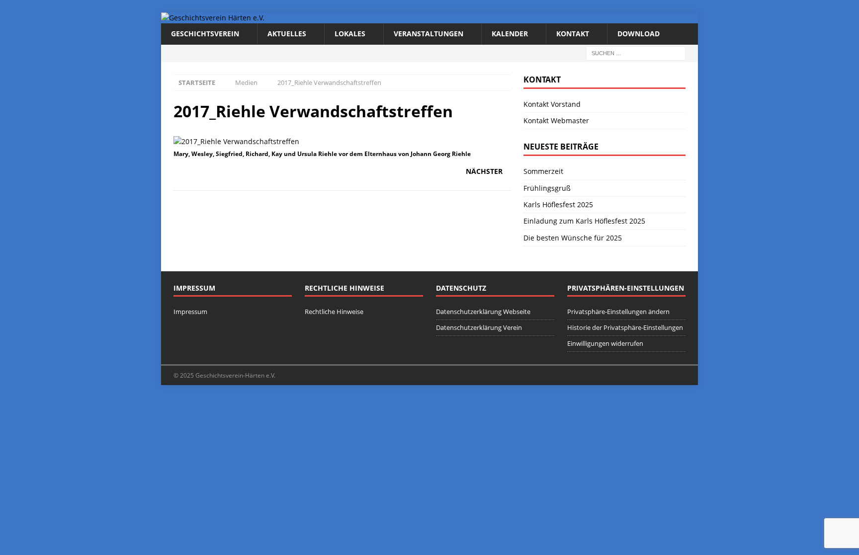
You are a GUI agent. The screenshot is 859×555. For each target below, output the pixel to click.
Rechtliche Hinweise (334, 311)
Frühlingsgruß (547, 188)
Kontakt (572, 33)
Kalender (510, 33)
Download (638, 33)
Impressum (190, 311)
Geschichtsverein (205, 33)
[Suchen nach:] (636, 52)
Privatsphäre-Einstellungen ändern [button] (618, 311)
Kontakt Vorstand (552, 104)
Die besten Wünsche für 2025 (572, 237)
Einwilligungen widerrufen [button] (605, 343)
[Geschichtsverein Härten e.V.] (212, 17)
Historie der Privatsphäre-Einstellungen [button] (625, 327)
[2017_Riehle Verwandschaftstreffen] (236, 141)
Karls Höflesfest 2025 (558, 204)
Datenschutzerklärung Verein (479, 327)
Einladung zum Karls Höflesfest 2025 (584, 221)
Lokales (350, 33)
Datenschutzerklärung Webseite (483, 311)
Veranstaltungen (428, 33)
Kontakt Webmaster (556, 120)
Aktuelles (286, 33)
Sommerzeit (543, 171)
